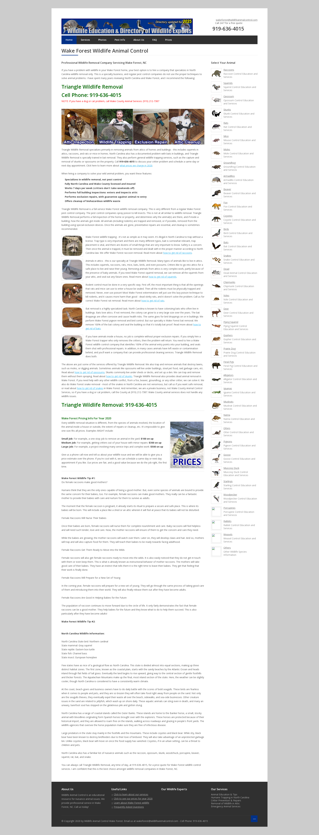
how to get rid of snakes (90, 388)
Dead (226, 268)
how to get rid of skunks (119, 376)
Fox (225, 202)
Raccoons (228, 69)
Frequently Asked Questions (129, 806)
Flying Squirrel (230, 322)
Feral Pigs (228, 361)
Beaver (227, 189)
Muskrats (228, 401)
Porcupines (229, 507)
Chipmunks (229, 282)
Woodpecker (230, 494)
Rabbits (227, 521)
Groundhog (229, 162)
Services (85, 39)
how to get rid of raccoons (177, 252)
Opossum (228, 96)
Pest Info (120, 39)
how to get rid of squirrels (162, 276)
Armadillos (229, 176)
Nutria (226, 415)
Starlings (228, 481)
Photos (102, 39)
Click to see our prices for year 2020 (133, 798)
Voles (226, 295)
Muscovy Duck (231, 468)
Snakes (227, 255)
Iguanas (227, 388)
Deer (226, 308)
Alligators (228, 375)
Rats (225, 122)
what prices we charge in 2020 (136, 165)
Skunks (227, 109)
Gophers (228, 335)
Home (69, 39)
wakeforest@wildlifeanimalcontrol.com (237, 19)
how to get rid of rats (152, 300)
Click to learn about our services (131, 794)
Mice (226, 136)
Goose (227, 454)
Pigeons (227, 441)
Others (227, 547)
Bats (225, 242)
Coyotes (227, 215)
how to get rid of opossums (90, 372)
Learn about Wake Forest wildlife (131, 802)
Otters (226, 428)
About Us (138, 39)
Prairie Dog (229, 348)
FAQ (154, 39)
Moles (226, 149)
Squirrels (228, 83)
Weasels (227, 534)
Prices (168, 39)
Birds (226, 229)
